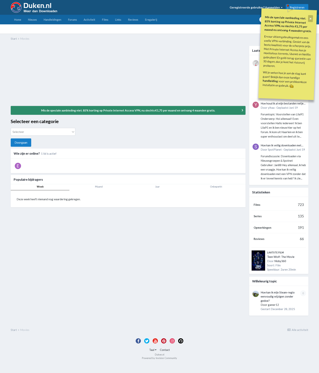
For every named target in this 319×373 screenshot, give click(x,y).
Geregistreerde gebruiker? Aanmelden (255, 7)
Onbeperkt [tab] (216, 186)
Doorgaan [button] (21, 142)
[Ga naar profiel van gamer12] (256, 294)
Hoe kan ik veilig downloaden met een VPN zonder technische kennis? (282, 145)
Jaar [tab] (157, 186)
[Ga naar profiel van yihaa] (256, 105)
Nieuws (32, 19)
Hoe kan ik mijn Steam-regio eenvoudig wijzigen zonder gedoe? (278, 296)
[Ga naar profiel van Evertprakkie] (18, 166)
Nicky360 (280, 261)
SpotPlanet (275, 149)
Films (105, 19)
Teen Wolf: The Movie (280, 256)
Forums (72, 19)
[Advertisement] (78, 76)
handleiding (270, 81)
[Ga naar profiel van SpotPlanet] (256, 147)
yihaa (271, 107)
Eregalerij (151, 19)
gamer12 (273, 304)
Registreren (297, 7)
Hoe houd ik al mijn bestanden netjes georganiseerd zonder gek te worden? (283, 104)
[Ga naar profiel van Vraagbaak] (256, 63)
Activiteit (89, 19)
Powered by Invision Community (159, 358)
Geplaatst (287, 107)
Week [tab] (40, 186)
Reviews (133, 19)
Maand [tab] (99, 186)
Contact (165, 349)
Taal (152, 349)
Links (118, 19)
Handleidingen (52, 19)
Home (17, 19)
